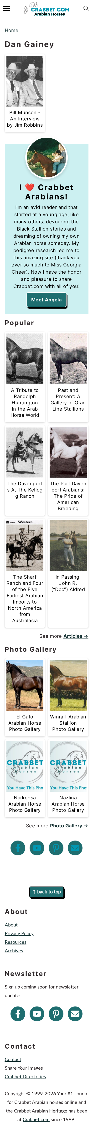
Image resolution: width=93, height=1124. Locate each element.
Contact (13, 1059)
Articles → (75, 636)
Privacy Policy (19, 933)
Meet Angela (46, 300)
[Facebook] (17, 848)
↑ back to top (46, 892)
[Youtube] (37, 848)
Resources (15, 942)
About (11, 925)
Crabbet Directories (25, 1076)
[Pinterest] (56, 848)
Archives (14, 951)
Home (12, 30)
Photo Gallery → (69, 826)
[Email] (75, 848)
